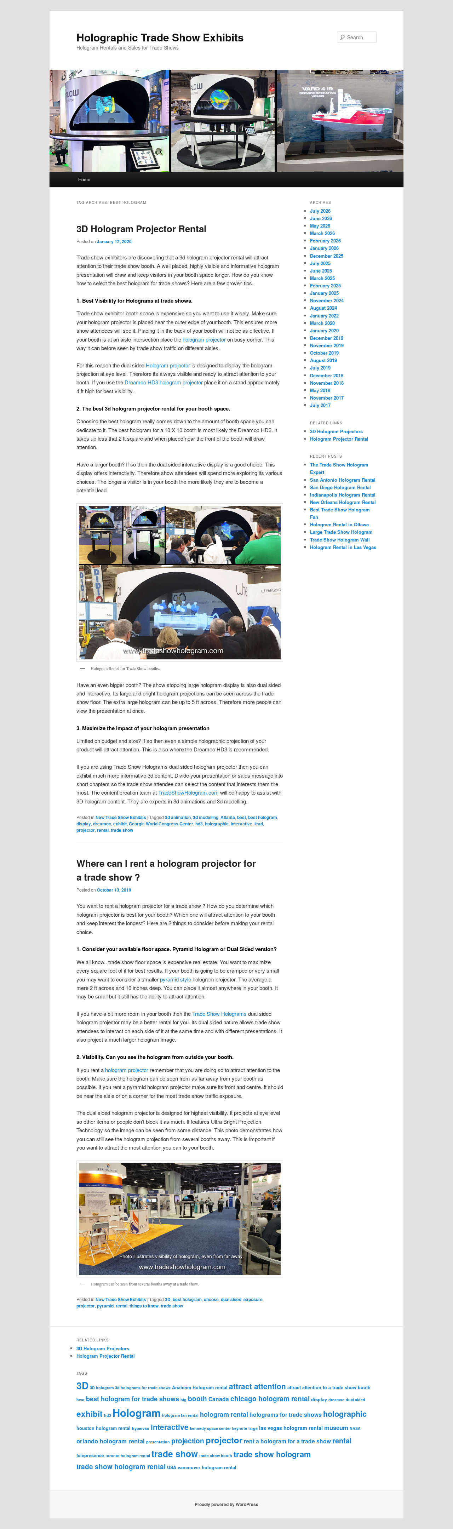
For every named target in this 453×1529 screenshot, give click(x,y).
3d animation (178, 817)
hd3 (199, 823)
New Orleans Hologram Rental (343, 502)
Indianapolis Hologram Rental (342, 494)
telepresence (90, 1455)
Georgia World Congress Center (161, 823)
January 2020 (324, 330)
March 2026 (322, 233)
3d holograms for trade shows (143, 1387)
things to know (144, 1305)
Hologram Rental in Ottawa (339, 524)
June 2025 (321, 270)
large (253, 1428)
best (241, 817)
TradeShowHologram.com (188, 792)
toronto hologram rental (127, 1455)
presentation (158, 1441)
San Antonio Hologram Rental (342, 479)
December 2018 (326, 375)
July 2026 (320, 210)
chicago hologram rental (270, 1398)
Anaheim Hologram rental (200, 1387)
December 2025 (326, 255)
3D (168, 1299)
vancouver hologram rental (207, 1467)
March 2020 (322, 323)
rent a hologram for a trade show (287, 1441)
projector (85, 830)
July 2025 (320, 263)
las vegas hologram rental (291, 1427)
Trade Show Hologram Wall (340, 539)
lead (258, 823)
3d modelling (205, 817)
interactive (241, 823)
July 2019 (320, 367)
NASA (355, 1428)
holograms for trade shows (286, 1414)
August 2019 (323, 360)
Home (84, 179)
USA (171, 1467)
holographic (217, 823)
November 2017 (327, 397)
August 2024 (323, 307)
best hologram (262, 817)
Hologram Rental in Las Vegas (343, 547)
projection (187, 1440)
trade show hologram (272, 1454)
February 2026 (325, 240)
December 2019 (326, 337)
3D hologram (102, 1387)
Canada (218, 1399)
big (183, 1399)
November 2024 (327, 300)
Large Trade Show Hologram (341, 531)
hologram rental (224, 1414)
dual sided (231, 1299)
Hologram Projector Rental (339, 438)
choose (211, 1299)
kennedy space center (210, 1428)
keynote (239, 1428)
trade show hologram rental (121, 1466)
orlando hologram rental (110, 1441)
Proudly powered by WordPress (226, 1504)
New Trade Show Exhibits (121, 817)
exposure (253, 1299)
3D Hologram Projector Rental (141, 228)
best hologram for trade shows (132, 1398)
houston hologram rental (103, 1428)
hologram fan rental (180, 1415)
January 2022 (324, 315)
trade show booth (215, 1455)
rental (103, 830)
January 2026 (324, 248)
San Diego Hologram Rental (340, 487)
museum (336, 1427)
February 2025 (325, 285)
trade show (122, 830)
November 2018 (327, 382)
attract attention (257, 1386)
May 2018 (320, 390)
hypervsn (140, 1428)
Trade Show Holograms (219, 1013)
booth (197, 1398)
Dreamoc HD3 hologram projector (164, 382)
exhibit (120, 823)
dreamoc (102, 823)
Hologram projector (168, 365)
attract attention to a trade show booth (329, 1387)
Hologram (137, 1412)
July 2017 (320, 405)
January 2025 (324, 293)
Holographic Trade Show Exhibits (160, 37)
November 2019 (327, 345)
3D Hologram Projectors (336, 431)
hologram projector (204, 339)
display (83, 823)
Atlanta (227, 817)
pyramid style (175, 979)
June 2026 (321, 218)
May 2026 (320, 225)
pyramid (105, 1305)
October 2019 (324, 352)
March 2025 (322, 278)
